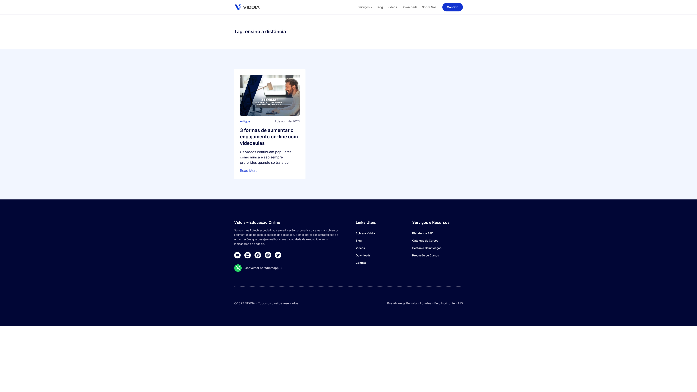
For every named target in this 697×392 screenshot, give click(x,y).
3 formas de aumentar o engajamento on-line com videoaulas (269, 136)
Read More (249, 170)
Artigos (245, 121)
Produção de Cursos (425, 255)
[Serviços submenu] (371, 7)
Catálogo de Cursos (425, 240)
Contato (361, 262)
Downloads (363, 255)
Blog (359, 240)
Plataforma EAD (422, 233)
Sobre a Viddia (365, 233)
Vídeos (360, 248)
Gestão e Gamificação (426, 248)
